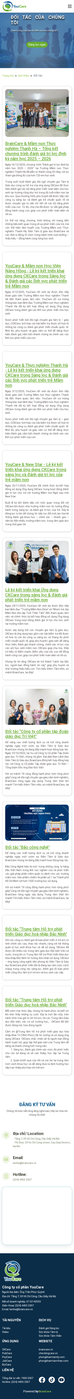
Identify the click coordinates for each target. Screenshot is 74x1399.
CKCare (6, 1349)
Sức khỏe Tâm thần (50, 1335)
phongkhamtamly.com (52, 1357)
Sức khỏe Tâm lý (48, 1332)
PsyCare (7, 1357)
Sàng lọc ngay (37, 44)
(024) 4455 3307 (24, 1305)
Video (5, 1332)
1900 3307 (27, 1378)
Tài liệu (6, 1328)
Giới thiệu (23, 75)
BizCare (6, 1364)
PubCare (7, 1353)
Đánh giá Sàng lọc (49, 1328)
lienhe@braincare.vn (21, 1309)
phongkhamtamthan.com (53, 1360)
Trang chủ (8, 75)
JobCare (7, 1360)
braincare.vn (46, 1349)
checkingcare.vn (48, 1353)
